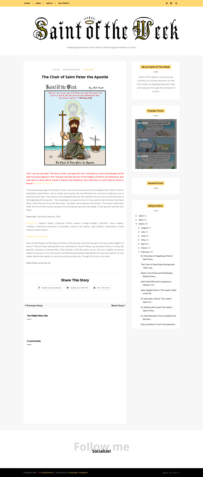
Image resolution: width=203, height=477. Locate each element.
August (144, 227)
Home (27, 3)
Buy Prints (63, 3)
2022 (141, 215)
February (145, 251)
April (143, 243)
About (49, 3)
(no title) (142, 122)
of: (35, 223)
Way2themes (48, 472)
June (143, 235)
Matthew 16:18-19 (43, 183)
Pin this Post (103, 288)
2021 (141, 219)
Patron (29, 223)
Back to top (170, 472)
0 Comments (89, 69)
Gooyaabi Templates (78, 472)
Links (38, 3)
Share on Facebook (51, 288)
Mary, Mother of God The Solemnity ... (159, 324)
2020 (141, 223)
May (143, 239)
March (144, 247)
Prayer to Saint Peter (37, 236)
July (143, 231)
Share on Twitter (79, 288)
